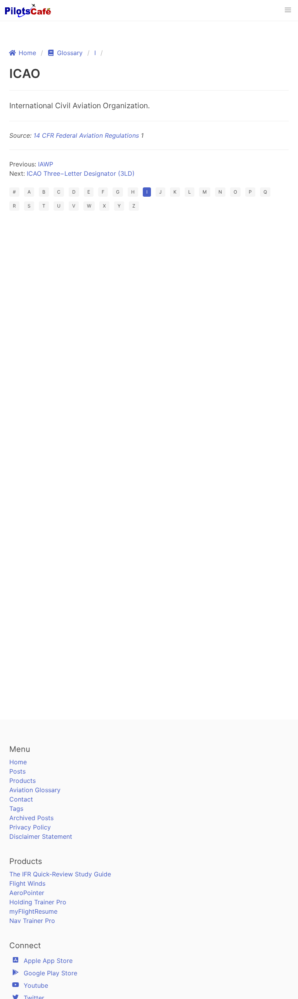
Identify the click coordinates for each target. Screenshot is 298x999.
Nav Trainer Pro (32, 921)
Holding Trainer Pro (37, 902)
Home (18, 762)
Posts (17, 771)
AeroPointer (26, 893)
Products (22, 780)
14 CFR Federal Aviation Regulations (86, 135)
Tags (16, 808)
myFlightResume (33, 911)
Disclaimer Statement (40, 836)
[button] (288, 10)
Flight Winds (27, 883)
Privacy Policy (30, 827)
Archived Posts (31, 818)
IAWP (45, 164)
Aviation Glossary (35, 790)
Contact (21, 799)
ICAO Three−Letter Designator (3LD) (81, 173)
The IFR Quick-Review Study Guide (60, 874)
